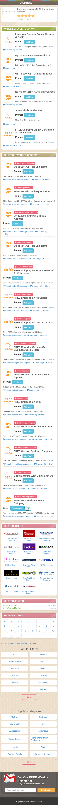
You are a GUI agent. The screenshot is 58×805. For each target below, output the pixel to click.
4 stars (29, 16)
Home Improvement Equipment (39, 738)
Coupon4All (26, 2)
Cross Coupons (11, 578)
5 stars (33, 16)
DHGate (43, 675)
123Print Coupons (46, 565)
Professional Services (13, 608)
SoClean (15, 668)
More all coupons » (18, 179)
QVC (15, 689)
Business (11, 643)
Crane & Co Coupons (11, 553)
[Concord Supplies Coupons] (46, 573)
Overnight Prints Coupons (29, 566)
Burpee (15, 675)
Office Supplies (11, 605)
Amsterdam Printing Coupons (46, 539)
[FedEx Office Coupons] (29, 546)
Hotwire (43, 654)
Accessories (14, 730)
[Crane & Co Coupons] (11, 546)
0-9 (5, 621)
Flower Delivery (15, 738)
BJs (15, 654)
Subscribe (47, 790)
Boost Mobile (15, 661)
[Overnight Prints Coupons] (29, 559)
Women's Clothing (43, 754)
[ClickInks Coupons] (11, 559)
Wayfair (43, 668)
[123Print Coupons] (46, 559)
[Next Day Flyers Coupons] (29, 573)
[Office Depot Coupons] (29, 533)
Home (3, 643)
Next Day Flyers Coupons (29, 579)
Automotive (43, 730)
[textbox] (20, 790)
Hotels (15, 747)
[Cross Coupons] (11, 573)
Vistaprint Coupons (11, 591)
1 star (19, 16)
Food (43, 747)
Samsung (43, 682)
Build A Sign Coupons (46, 553)
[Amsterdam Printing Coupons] (46, 533)
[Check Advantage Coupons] (29, 586)
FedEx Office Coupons (29, 553)
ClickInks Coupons (11, 565)
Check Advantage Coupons (28, 592)
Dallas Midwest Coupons (11, 539)
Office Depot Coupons (28, 539)
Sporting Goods (15, 754)
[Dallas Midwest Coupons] (11, 533)
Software (43, 716)
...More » (51, 46)
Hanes (43, 689)
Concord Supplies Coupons (46, 579)
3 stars (26, 16)
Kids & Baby (14, 723)
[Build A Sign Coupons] (46, 546)
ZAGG (15, 682)
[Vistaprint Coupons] (11, 586)
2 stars (22, 16)
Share (20, 50)
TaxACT (43, 661)
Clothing (14, 716)
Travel (43, 723)
